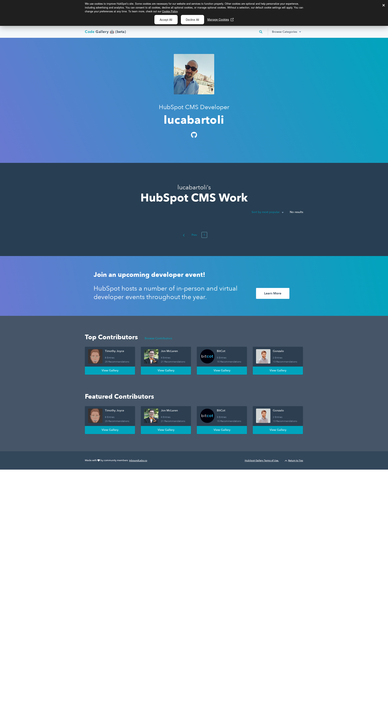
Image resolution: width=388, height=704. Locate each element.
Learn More (272, 293)
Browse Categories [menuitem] (284, 32)
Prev (194, 235)
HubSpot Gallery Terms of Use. (262, 460)
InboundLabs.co (138, 460)
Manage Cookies (218, 19)
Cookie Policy (169, 11)
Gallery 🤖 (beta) (105, 31)
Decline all (192, 20)
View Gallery (110, 370)
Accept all (166, 20)
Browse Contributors (158, 338)
